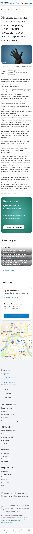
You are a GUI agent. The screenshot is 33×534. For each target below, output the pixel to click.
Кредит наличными (7, 408)
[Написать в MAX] (17, 3)
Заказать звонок (17, 316)
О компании (6, 450)
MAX (6, 389)
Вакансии (4, 480)
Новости (4, 477)
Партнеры (4, 471)
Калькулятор (5, 453)
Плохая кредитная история (10, 421)
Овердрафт (5, 440)
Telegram (8, 393)
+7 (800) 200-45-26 (7, 377)
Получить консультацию (14, 227)
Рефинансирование (8, 414)
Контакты (5, 370)
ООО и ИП (6, 427)
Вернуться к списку (8, 270)
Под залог (4, 417)
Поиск (3, 485)
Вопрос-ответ (6, 459)
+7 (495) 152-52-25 (7, 382)
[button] (24, 3)
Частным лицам (8, 404)
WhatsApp (8, 397)
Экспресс (4, 443)
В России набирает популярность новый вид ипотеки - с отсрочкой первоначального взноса (15, 262)
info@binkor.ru (6, 374)
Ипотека (4, 411)
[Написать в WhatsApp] (3, 3)
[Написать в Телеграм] (11, 3)
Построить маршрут (11, 298)
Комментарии (27, 66)
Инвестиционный (7, 437)
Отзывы (4, 456)
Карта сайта (5, 482)
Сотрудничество (6, 474)
